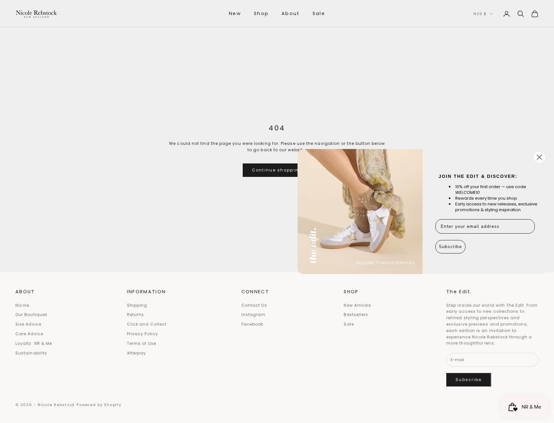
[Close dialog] (539, 157)
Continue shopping (277, 170)
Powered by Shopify (99, 404)
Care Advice (29, 333)
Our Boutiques (31, 314)
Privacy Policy (142, 333)
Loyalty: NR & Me (33, 343)
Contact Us (254, 305)
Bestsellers (356, 314)
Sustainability (31, 353)
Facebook (252, 324)
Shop (261, 13)
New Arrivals (357, 305)
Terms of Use (141, 343)
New (235, 13)
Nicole (22, 305)
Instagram (253, 314)
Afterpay (136, 353)
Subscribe (469, 379)
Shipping (137, 305)
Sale (319, 13)
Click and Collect (146, 324)
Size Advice (28, 324)
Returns (135, 314)
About (290, 13)
